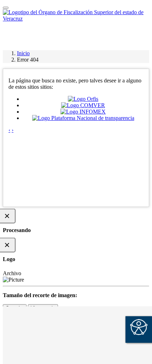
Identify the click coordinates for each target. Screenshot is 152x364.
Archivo (12, 273)
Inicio (23, 53)
